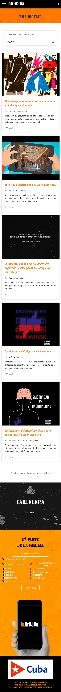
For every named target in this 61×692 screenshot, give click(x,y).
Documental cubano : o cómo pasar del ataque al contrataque (27, 268)
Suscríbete (30, 588)
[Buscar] (58, 4)
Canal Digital (40, 572)
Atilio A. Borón (15, 357)
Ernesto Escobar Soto (18, 111)
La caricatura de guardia (46, 564)
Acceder (30, 512)
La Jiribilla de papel (15, 564)
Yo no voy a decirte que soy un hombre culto (30, 184)
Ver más (9, 128)
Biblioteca (10, 581)
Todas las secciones (15, 559)
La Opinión (38, 569)
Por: (7, 111)
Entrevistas (10, 578)
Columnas (38, 578)
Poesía (7, 569)
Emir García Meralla (17, 190)
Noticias (37, 575)
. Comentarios (29, 351)
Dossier (8, 575)
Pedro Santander (16, 278)
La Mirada (9, 572)
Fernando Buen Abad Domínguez (23, 440)
